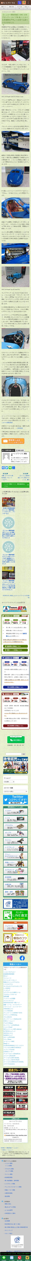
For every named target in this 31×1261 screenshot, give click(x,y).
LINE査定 (4, 1260)
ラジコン (8, 840)
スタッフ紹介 (8, 1233)
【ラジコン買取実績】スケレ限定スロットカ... (23, 477)
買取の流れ (11, 6)
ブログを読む (19, 7)
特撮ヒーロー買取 (10, 1190)
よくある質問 (8, 1210)
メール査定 (12, 1260)
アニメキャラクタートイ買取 (13, 1187)
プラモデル (9, 825)
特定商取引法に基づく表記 (12, 1224)
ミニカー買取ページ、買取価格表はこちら (14, 485)
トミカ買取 (8, 1165)
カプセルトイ (9, 870)
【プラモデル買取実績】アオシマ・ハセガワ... (7, 477)
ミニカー (8, 810)
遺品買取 (7, 1196)
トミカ (7, 818)
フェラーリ (9, 926)
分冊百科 (8, 884)
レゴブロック (9, 847)
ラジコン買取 (8, 1174)
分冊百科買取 (8, 1193)
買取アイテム (3, 7)
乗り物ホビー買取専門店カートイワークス (18, 1251)
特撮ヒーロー (9, 862)
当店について (27, 7)
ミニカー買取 (8, 1163)
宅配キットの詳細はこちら (14, 650)
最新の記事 (21, 450)
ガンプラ (8, 832)
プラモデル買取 (9, 1169)
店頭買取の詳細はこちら (16, 725)
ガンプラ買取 (9, 1171)
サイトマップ (8, 1230)
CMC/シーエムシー (7, 1150)
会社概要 (7, 1221)
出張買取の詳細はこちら (16, 687)
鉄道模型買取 (8, 1177)
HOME (3, 1148)
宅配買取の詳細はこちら (14, 646)
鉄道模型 (8, 877)
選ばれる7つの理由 (10, 1207)
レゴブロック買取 (10, 1183)
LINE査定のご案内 (10, 1213)
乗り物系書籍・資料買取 (12, 1180)
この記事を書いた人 (9, 450)
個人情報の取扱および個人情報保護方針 (16, 1227)
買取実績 (9, 1148)
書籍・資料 (9, 892)
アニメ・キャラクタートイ (11, 855)
